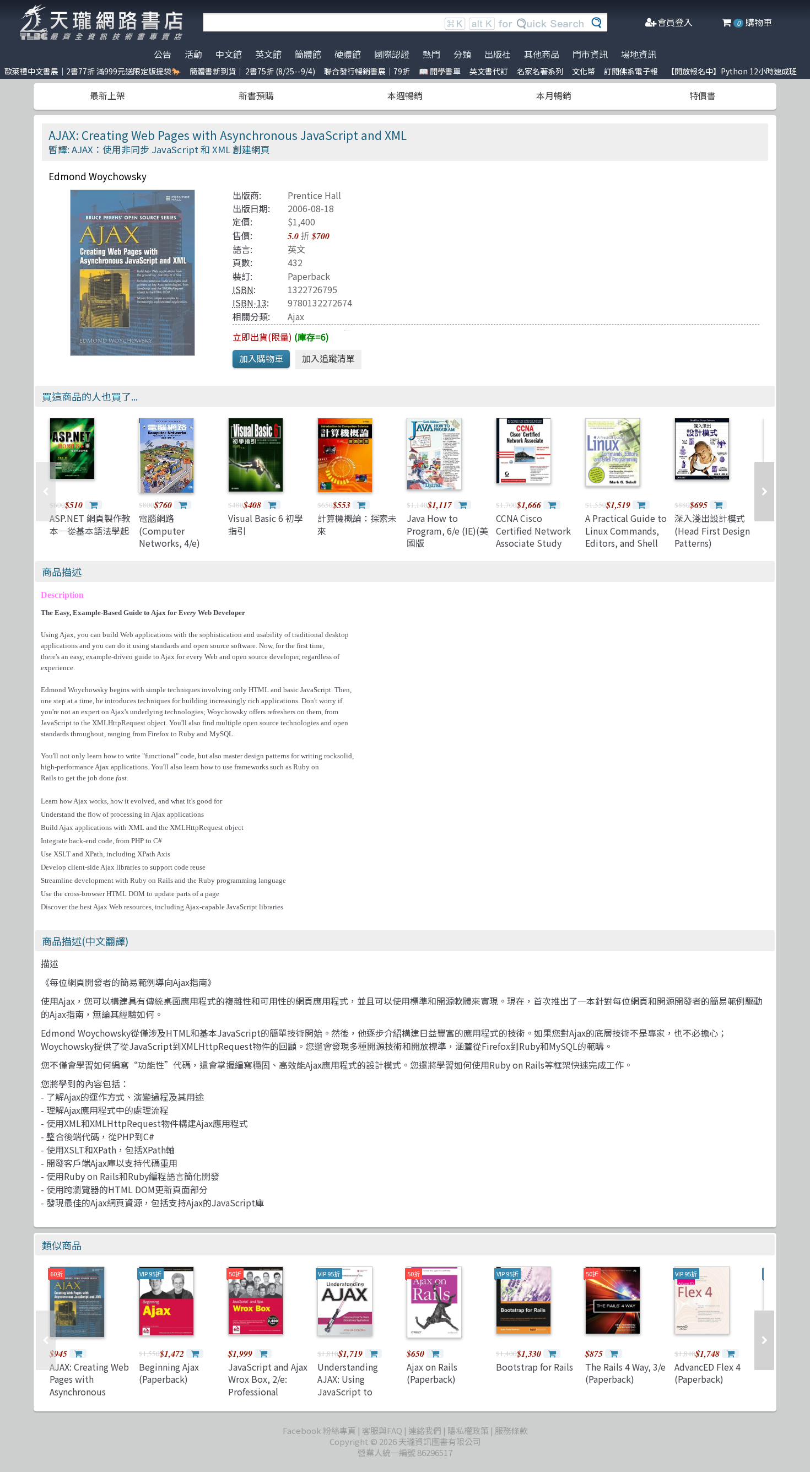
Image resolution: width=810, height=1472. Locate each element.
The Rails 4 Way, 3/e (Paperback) (625, 1372)
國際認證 (391, 54)
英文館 (268, 54)
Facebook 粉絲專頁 (319, 1430)
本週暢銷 (405, 95)
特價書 (702, 95)
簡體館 (308, 54)
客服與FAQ (382, 1430)
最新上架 (107, 95)
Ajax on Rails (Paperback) (432, 1372)
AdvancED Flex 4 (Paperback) (707, 1372)
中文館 (228, 54)
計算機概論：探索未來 (357, 524)
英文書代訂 (488, 71)
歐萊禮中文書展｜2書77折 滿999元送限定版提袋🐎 (92, 71)
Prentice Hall (314, 195)
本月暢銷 (553, 95)
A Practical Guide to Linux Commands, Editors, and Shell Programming (626, 536)
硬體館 (347, 54)
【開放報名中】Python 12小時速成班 (732, 71)
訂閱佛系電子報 (631, 71)
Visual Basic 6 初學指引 (265, 524)
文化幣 (583, 71)
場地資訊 (638, 54)
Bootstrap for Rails (534, 1366)
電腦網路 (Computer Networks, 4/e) (169, 530)
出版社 (497, 54)
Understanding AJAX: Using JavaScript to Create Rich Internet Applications (358, 1391)
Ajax (296, 316)
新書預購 (256, 95)
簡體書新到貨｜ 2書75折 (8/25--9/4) (252, 71)
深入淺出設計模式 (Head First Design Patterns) (712, 530)
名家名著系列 (540, 71)
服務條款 (511, 1430)
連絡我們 (424, 1430)
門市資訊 (590, 54)
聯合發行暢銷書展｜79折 (367, 71)
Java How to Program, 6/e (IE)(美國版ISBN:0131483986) (447, 536)
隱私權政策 (468, 1430)
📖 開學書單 (440, 71)
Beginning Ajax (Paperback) (169, 1372)
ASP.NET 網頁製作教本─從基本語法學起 (90, 524)
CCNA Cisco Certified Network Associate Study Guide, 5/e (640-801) (533, 542)
